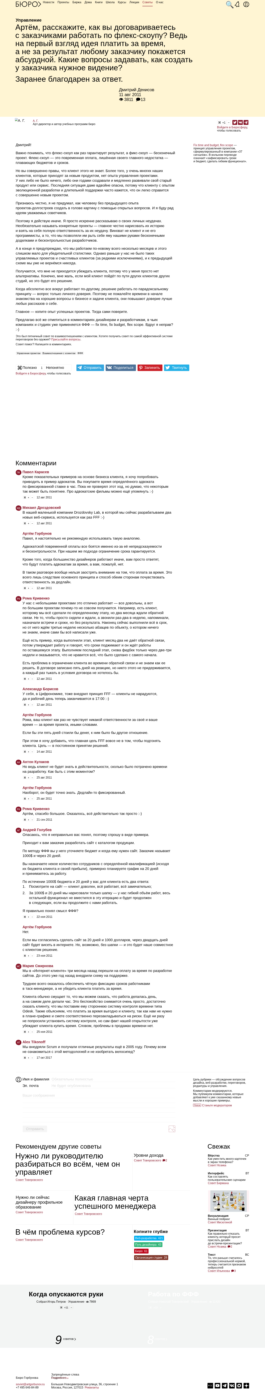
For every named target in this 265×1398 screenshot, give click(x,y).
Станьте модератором (217, 1105)
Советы (147, 2)
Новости (48, 2)
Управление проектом (28, 353)
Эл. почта (31, 1086)
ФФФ (80, 353)
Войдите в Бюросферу (232, 127)
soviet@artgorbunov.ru (30, 1384)
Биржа (76, 2)
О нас (160, 2)
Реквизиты (92, 1387)
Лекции (134, 2)
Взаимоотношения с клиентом (59, 353)
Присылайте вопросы (65, 339)
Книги (99, 2)
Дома (88, 2)
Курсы (122, 2)
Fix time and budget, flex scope (213, 145)
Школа (110, 2)
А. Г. (35, 120)
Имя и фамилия (35, 1079)
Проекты (63, 2)
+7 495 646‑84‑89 (27, 1387)
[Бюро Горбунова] (28, 4)
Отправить (35, 1129)
